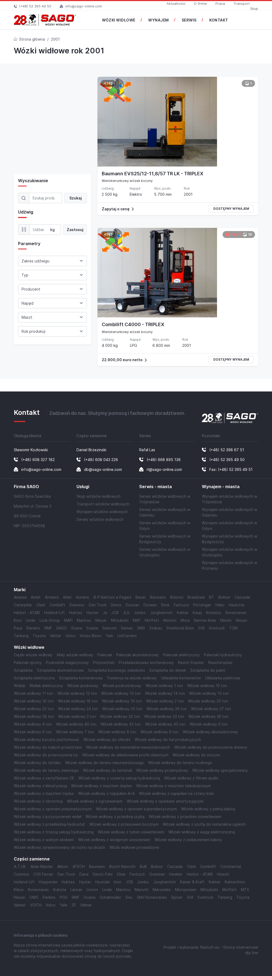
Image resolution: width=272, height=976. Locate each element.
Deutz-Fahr (103, 874)
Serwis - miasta (155, 486)
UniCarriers (127, 635)
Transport (241, 4)
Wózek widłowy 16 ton (34, 701)
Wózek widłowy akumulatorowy (210, 732)
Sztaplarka (23, 670)
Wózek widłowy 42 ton (121, 724)
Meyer (101, 620)
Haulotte (236, 605)
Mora (185, 620)
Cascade (242, 597)
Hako (219, 605)
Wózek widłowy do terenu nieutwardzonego (104, 762)
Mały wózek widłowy (75, 655)
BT (211, 597)
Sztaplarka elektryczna (34, 678)
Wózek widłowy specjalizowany (220, 770)
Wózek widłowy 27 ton (211, 708)
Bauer (140, 597)
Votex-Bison (90, 635)
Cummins (21, 874)
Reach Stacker (191, 662)
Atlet (67, 597)
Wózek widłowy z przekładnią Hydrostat (49, 824)
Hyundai (102, 882)
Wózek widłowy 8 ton (117, 732)
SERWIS (189, 20)
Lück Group (50, 620)
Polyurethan (103, 662)
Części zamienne (32, 859)
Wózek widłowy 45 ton (165, 724)
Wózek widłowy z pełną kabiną (208, 809)
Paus (18, 628)
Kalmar (183, 612)
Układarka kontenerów (181, 678)
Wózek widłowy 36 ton (208, 716)
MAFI (68, 620)
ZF (73, 905)
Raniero (33, 628)
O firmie (200, 4)
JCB (114, 612)
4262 (108, 83)
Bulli (143, 866)
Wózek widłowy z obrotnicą (38, 801)
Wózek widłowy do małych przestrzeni (48, 747)
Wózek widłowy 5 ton (209, 724)
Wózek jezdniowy (82, 685)
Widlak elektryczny (46, 685)
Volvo (70, 635)
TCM (233, 628)
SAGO (61, 628)
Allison (62, 866)
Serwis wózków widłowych (100, 519)
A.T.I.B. (20, 866)
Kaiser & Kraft (192, 882)
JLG (126, 612)
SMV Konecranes (152, 897)
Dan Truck (98, 605)
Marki (20, 589)
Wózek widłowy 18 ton (78, 701)
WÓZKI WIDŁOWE (118, 20)
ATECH (79, 866)
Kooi (18, 620)
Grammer (157, 874)
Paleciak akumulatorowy (137, 655)
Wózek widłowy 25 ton (122, 708)
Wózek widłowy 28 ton (34, 716)
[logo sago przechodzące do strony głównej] (45, 20)
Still (201, 628)
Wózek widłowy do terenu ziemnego (46, 770)
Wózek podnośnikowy (122, 685)
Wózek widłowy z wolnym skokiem (44, 839)
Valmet (20, 905)
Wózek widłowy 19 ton (122, 701)
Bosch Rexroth (122, 866)
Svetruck (217, 628)
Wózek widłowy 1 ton (164, 685)
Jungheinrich (161, 612)
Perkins (49, 897)
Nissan (241, 620)
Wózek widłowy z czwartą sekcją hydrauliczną (119, 778)
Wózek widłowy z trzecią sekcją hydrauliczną (54, 832)
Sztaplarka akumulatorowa (60, 670)
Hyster (93, 612)
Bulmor (224, 597)
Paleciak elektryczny (181, 655)
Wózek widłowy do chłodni (106, 739)
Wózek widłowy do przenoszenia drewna (210, 747)
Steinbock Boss (180, 628)
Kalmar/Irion (235, 882)
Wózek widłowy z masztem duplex (101, 785)
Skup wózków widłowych (98, 496)
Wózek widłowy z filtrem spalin (191, 778)
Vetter (55, 635)
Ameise (20, 597)
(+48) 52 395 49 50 (35, 6)
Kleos (19, 889)
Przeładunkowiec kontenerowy (146, 662)
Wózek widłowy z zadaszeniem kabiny (188, 839)
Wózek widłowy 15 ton (209, 693)
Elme (165, 605)
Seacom (109, 628)
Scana (76, 628)
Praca (220, 4)
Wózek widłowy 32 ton (120, 716)
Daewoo (77, 605)
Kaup (197, 612)
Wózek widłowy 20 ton (208, 701)
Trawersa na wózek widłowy (132, 678)
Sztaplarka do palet (207, 670)
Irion (117, 882)
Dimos (116, 605)
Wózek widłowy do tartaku (37, 762)
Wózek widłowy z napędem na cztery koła (176, 793)
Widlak (19, 685)
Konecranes (236, 612)
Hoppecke (48, 882)
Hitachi (223, 874)
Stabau (155, 628)
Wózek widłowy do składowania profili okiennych (125, 755)
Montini (169, 620)
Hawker (175, 874)
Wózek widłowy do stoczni (196, 755)
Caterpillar (23, 605)
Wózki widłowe (29, 647)
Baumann (158, 597)
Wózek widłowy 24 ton (78, 708)
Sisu (129, 897)
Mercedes (162, 889)
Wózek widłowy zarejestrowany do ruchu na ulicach (59, 847)
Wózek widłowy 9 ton (159, 732)
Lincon (92, 889)
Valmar (86, 905)
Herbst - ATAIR (27, 612)
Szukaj (75, 198)
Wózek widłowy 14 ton (165, 693)
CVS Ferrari (43, 874)
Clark (40, 605)
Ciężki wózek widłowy (33, 655)
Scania (92, 628)
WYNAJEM (158, 20)
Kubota (59, 889)
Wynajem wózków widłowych (102, 511)
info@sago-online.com (83, 6)
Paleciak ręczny (28, 662)
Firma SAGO (26, 486)
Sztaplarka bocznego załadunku (116, 670)
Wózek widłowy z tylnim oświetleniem (131, 832)
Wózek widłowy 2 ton (165, 701)
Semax (127, 628)
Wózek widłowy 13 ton (121, 693)
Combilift (57, 605)
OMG (34, 897)
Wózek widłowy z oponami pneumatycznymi (53, 809)
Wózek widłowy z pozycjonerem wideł (47, 816)
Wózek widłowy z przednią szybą (115, 816)
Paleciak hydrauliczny (223, 655)
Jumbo (140, 612)
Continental (230, 866)
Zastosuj (75, 229)
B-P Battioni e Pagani (112, 597)
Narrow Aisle (205, 620)
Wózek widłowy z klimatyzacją (40, 785)
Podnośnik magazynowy (67, 662)
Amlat (36, 597)
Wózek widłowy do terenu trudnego (180, 762)
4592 (108, 234)
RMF (48, 628)
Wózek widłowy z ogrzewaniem (94, 801)
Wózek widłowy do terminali (107, 770)
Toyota (39, 635)
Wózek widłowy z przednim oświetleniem (185, 816)
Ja (105, 612)
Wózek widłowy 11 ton (33, 693)
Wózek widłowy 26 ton (167, 708)
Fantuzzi (181, 605)
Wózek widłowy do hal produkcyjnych (168, 739)
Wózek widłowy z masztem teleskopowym (173, 785)
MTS (245, 889)
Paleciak (104, 655)
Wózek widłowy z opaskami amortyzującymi (165, 801)
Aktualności (176, 4)
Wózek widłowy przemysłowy (162, 770)
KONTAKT (218, 20)
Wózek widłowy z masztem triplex (44, 793)
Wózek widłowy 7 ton (75, 732)
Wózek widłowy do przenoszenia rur (46, 755)
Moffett (152, 620)
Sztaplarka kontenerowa (81, 678)
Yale (109, 635)
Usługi (82, 486)
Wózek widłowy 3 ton (77, 716)
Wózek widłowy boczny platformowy (46, 739)
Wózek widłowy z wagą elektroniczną (201, 832)
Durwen (150, 605)
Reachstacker (220, 662)
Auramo (82, 597)
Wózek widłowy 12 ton (77, 693)
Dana (83, 874)
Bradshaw (196, 597)
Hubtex (75, 612)
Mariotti (141, 889)
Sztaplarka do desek (167, 670)
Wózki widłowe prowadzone (134, 847)
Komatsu (213, 612)
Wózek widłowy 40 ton (76, 724)
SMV (141, 628)
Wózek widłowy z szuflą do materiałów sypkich (204, 824)
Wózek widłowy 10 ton (207, 685)
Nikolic (226, 620)
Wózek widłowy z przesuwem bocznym (124, 824)
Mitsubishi (120, 620)
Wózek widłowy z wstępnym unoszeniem (114, 839)
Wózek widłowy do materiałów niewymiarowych (128, 747)
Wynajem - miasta (221, 486)
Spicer (176, 897)
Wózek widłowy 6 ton (33, 732)
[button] (177, 208)
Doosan (132, 605)
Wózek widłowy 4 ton (33, 724)
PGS (63, 897)
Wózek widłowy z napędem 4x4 (106, 793)
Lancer (76, 889)
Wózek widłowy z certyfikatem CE (44, 778)
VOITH (35, 905)
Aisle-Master (42, 866)
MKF (137, 620)
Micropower (185, 889)
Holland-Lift (54, 612)
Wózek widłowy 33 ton (164, 716)
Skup (254, 9)
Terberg (21, 635)
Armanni (52, 597)
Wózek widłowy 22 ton (34, 708)
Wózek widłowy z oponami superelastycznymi (136, 809)
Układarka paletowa (222, 678)
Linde (30, 620)
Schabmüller (110, 897)
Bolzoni (176, 597)
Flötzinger (202, 605)
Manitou (84, 620)
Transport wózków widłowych (102, 504)
